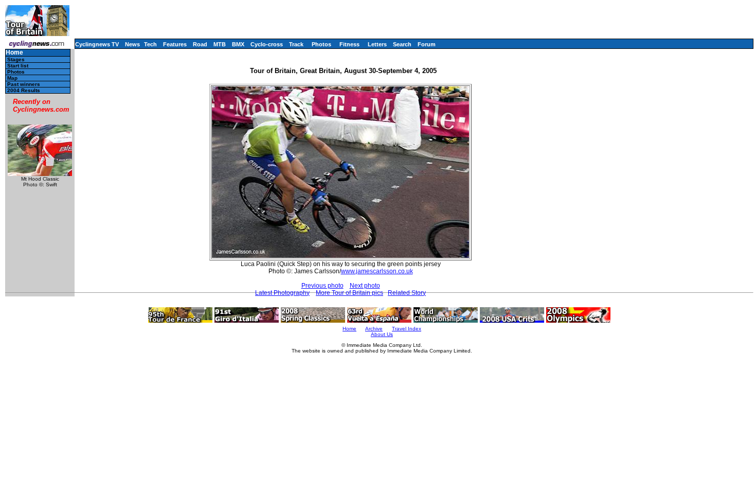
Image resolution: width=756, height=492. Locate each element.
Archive (374, 328)
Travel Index (406, 328)
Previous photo (322, 285)
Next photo (365, 285)
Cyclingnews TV (97, 44)
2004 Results (23, 90)
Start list (17, 65)
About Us (382, 334)
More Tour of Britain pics (349, 292)
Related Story (407, 292)
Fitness (349, 44)
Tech (150, 44)
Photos (321, 44)
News (132, 44)
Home (14, 52)
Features (175, 44)
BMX (238, 44)
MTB (219, 44)
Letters (377, 44)
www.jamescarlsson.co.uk (377, 271)
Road (200, 44)
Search (402, 44)
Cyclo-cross (266, 44)
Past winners (23, 84)
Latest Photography (282, 292)
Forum (427, 44)
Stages (16, 59)
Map (12, 78)
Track (296, 44)
